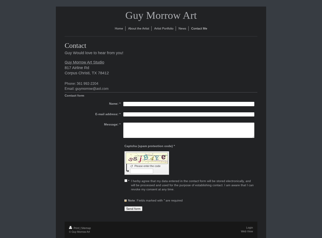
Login (249, 227)
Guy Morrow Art (161, 15)
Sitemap (86, 228)
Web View (247, 231)
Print (76, 228)
